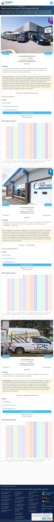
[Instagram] (47, 512)
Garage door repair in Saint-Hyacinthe (20, 505)
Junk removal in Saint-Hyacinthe (19, 514)
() (30, 58)
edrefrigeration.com (9, 262)
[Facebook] (42, 512)
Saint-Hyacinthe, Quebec (39, 489)
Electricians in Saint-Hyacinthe (6, 511)
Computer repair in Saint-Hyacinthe (6, 500)
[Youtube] (50, 512)
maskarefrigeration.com (10, 109)
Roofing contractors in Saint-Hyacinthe (33, 503)
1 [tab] (24, 353)
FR (26, 6)
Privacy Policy (46, 516)
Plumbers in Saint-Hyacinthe (33, 500)
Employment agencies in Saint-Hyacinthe (19, 493)
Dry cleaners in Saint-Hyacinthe (5, 507)
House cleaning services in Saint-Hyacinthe (19, 509)
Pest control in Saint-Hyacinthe (33, 496)
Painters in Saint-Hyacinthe (32, 492)
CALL (6, 53)
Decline (49, 518)
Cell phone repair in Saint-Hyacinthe (6, 496)
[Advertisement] (27, 475)
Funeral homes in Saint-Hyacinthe (19, 501)
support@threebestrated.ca (48, 506)
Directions (34, 61)
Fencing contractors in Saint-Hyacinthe (20, 498)
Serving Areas (47, 215)
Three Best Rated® (26, 520)
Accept (44, 518)
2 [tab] (26, 201)
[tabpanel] (27, 34)
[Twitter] (44, 512)
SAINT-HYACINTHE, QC (11, 6)
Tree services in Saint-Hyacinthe (32, 511)
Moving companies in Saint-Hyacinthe (20, 517)
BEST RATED (3, 6)
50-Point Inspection (14, 12)
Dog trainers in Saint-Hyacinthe (5, 503)
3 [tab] (27, 201)
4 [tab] (28, 201)
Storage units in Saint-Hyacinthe (32, 507)
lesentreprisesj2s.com (10, 408)
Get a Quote (7, 103)
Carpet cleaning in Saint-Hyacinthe (6, 492)
